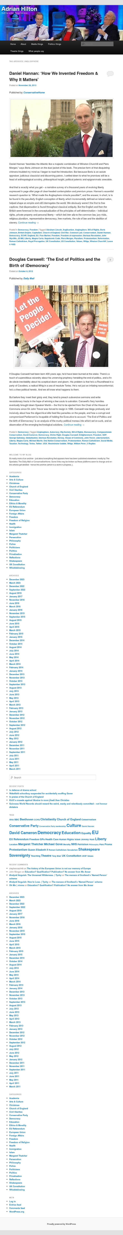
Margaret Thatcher (18, 533)
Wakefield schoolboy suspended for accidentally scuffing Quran (41, 793)
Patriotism (83, 844)
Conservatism (89, 232)
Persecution (15, 537)
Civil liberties (15, 489)
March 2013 (14, 704)
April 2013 (14, 701)
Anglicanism (68, 229)
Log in (12, 1201)
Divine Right (55, 434)
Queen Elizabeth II (38, 849)
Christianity (48, 819)
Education (14, 499)
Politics (13, 550)
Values (79, 241)
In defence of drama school (22, 790)
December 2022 (16, 586)
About (23, 43)
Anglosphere (81, 229)
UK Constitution (53, 241)
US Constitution (68, 241)
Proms (108, 844)
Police (12, 544)
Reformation (103, 238)
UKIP (84, 855)
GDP (104, 434)
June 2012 (14, 735)
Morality (67, 844)
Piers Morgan (67, 238)
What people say (36, 51)
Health (12, 523)
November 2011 (17, 748)
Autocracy (54, 432)
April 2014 (14, 660)
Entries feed (15, 1204)
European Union (17, 510)
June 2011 (14, 758)
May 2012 (13, 738)
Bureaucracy (90, 432)
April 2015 (14, 626)
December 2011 (16, 745)
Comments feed (17, 1208)
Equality (86, 833)
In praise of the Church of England (26, 796)
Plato (101, 844)
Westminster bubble (57, 443)
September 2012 (17, 724)
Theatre (46, 855)
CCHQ (37, 819)
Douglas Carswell (70, 434)
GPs (42, 839)
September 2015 (17, 616)
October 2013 (15, 680)
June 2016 (14, 603)
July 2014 (14, 650)
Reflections (14, 557)
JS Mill (21, 238)
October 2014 (15, 643)
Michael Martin (36, 440)
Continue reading (28, 222)
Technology (23, 443)
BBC (16, 819)
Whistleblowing (17, 567)
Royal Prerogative (36, 241)
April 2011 (14, 765)
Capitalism (37, 232)
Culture (73, 825)
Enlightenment (85, 434)
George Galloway (17, 437)
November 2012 (17, 718)
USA (45, 443)
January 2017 (15, 596)
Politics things (54, 43)
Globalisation (32, 437)
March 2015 (14, 630)
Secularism (72, 849)
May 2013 (13, 697)
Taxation (13, 443)
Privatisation (15, 554)
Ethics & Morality (17, 503)
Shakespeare (15, 560)
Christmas (14, 483)
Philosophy (15, 540)
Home (13, 43)
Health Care (51, 839)
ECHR (24, 235)
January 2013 (15, 711)
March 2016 (14, 606)
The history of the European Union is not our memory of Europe (59, 868)
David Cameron (30, 434)
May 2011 (13, 762)
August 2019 (15, 593)
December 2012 (16, 714)
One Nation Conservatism (55, 440)
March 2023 (14, 582)
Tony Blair (56, 855)
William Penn (80, 443)
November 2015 (17, 613)
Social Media (106, 440)
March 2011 (14, 768)
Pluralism (78, 238)
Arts (11, 819)
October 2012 (15, 721)
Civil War (65, 232)
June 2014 (14, 653)
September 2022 (17, 589)
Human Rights (66, 839)
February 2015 (16, 633)
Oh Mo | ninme (16, 885)
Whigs (86, 241)
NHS (74, 844)
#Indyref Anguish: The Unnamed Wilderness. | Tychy (35, 875)
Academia (14, 476)
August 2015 (15, 620)
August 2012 (15, 728)
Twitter (39, 443)
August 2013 (15, 687)
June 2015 (14, 623)
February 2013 (16, 708)
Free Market (45, 235)
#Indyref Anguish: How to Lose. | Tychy (28, 881)
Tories (32, 443)
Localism (13, 844)
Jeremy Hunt (87, 839)
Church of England (51, 232)
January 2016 (15, 609)
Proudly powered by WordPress (61, 1224)
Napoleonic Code (52, 238)
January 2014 (15, 670)
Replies (91, 443)
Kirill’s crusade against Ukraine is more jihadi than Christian (39, 800)
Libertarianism (102, 437)
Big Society (65, 432)
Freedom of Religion (19, 520)
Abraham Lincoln (54, 229)
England (31, 235)
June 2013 (14, 694)
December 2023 (16, 579)
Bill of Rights (93, 229)
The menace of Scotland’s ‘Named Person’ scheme (77, 881)
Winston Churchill (98, 241)
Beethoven (26, 819)
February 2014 (16, 667)
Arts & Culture (16, 479)
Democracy (23, 229)
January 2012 (15, 741)
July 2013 (14, 691)
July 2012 (14, 731)
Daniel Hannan (104, 232)
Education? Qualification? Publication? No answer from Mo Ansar (57, 871)
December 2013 (16, 674)
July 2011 (14, 755)
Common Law (76, 232)
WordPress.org (16, 1211)
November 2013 (17, 677)
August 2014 (15, 647)
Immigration (15, 527)
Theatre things (17, 51)
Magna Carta (38, 238)
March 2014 (14, 663)
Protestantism (90, 238)
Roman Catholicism (18, 241)
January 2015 (15, 636)
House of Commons (74, 437)
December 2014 (16, 640)
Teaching (35, 855)
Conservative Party (18, 493)
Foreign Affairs (16, 513)
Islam (12, 530)
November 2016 (17, 599)
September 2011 (17, 752)
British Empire (24, 232)
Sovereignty (19, 855)
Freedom (34, 229)
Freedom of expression (71, 235)
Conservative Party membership (52, 826)
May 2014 (13, 657)
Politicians (14, 547)
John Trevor (89, 437)
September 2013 (17, 684)
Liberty (28, 238)
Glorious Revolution (92, 235)
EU (37, 235)
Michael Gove (53, 844)
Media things (37, 43)
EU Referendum (17, 506)
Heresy (60, 437)
